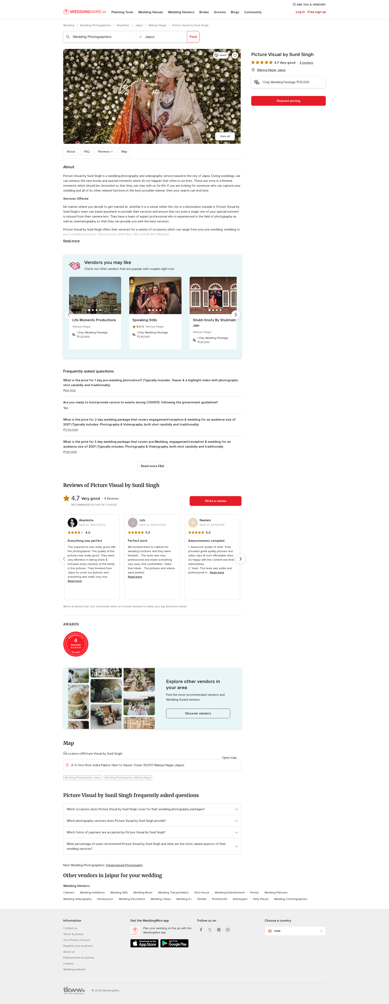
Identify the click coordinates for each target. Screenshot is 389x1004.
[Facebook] (201, 929)
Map (124, 152)
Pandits (201, 899)
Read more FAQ (152, 466)
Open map (229, 758)
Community (253, 12)
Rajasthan (123, 25)
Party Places (261, 899)
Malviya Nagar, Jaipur (271, 70)
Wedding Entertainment (230, 892)
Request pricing (288, 101)
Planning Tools (122, 12)
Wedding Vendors (181, 12)
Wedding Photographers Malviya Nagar (128, 777)
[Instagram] (227, 929)
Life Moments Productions (94, 320)
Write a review (215, 501)
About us (69, 951)
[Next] (235, 314)
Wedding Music (143, 892)
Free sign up (317, 12)
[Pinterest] (218, 929)
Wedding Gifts (119, 892)
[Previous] (68, 314)
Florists (254, 892)
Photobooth (219, 899)
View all (225, 136)
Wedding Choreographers (290, 899)
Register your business (78, 946)
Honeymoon (105, 899)
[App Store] (144, 946)
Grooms (220, 12)
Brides (204, 12)
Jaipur (139, 25)
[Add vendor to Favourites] (235, 55)
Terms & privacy (73, 934)
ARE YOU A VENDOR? (311, 4)
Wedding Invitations (92, 892)
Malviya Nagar (158, 25)
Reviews (105, 152)
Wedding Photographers (96, 25)
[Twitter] (210, 929)
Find (193, 36)
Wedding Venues (150, 12)
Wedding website (74, 969)
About (71, 152)
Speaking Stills (145, 320)
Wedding (69, 25)
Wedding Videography (77, 899)
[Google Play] (174, 946)
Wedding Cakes (161, 899)
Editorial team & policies (78, 957)
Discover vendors (198, 713)
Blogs (235, 12)
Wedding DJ (184, 899)
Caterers (68, 892)
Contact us (70, 928)
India (277, 931)
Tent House (201, 892)
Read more (71, 241)
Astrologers (240, 899)
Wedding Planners (275, 892)
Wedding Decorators (132, 899)
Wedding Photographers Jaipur (82, 777)
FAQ (87, 152)
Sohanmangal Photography (124, 865)
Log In (300, 12)
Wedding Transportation (173, 892)
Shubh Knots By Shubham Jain (214, 323)
